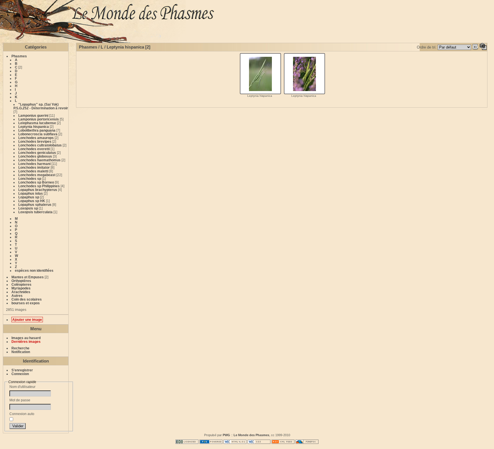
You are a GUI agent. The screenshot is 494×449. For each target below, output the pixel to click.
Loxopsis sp (28, 208)
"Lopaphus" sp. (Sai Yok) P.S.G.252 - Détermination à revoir (40, 106)
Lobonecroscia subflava (37, 134)
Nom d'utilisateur (22, 386)
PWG (226, 435)
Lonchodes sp (29, 178)
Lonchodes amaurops (36, 138)
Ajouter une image (27, 319)
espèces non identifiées (34, 270)
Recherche (20, 348)
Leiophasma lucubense (37, 123)
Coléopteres (21, 284)
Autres (17, 295)
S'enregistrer (22, 370)
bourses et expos (25, 303)
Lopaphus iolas (30, 193)
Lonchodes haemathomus (39, 160)
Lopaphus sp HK (31, 201)
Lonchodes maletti (33, 171)
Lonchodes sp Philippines (39, 186)
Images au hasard (26, 338)
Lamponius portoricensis (38, 119)
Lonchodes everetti (34, 149)
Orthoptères (21, 281)
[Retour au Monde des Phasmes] (281, 13)
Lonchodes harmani (34, 164)
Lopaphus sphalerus (34, 204)
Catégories (36, 47)
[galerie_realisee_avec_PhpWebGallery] (211, 442)
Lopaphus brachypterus (37, 190)
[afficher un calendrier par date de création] (483, 47)
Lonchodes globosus (35, 156)
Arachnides (20, 292)
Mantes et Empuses (27, 277)
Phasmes (19, 56)
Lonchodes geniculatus (37, 152)
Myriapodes (21, 288)
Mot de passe (19, 400)
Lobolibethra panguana (36, 130)
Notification (20, 352)
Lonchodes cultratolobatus (40, 145)
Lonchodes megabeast (36, 175)
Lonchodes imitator (34, 167)
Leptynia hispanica (33, 126)
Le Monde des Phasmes (251, 435)
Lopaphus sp (28, 197)
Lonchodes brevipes (34, 141)
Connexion (20, 374)
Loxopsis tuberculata (35, 212)
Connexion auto (21, 414)
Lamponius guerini (33, 115)
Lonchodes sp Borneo (36, 182)
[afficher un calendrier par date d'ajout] (475, 47)
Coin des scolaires (26, 299)
